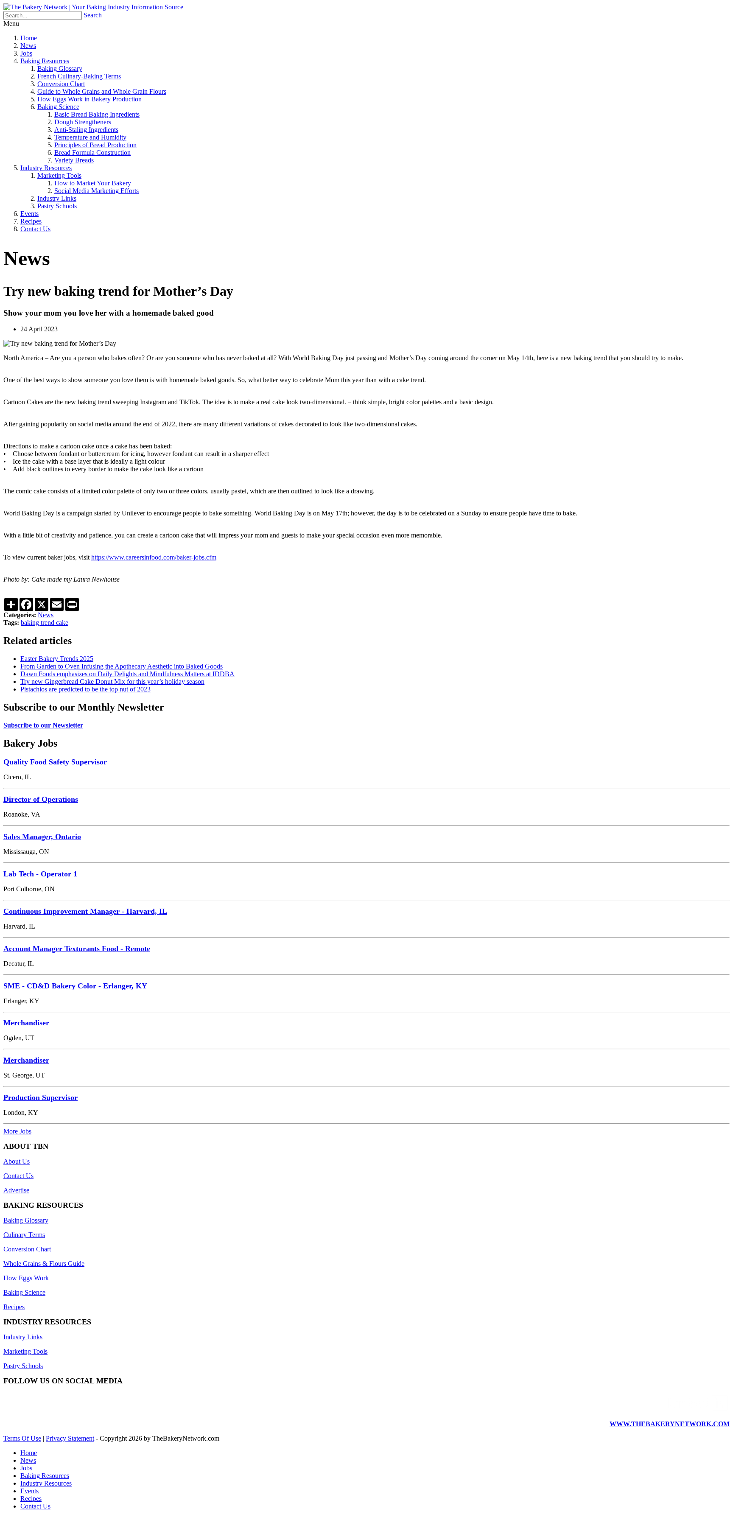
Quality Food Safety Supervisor (55, 762)
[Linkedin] (698, 1409)
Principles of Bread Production (95, 144)
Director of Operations (40, 799)
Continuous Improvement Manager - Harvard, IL (85, 911)
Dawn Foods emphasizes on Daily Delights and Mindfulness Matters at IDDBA (127, 673)
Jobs (26, 53)
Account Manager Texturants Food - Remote (76, 948)
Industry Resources (46, 167)
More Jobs (17, 1131)
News (28, 45)
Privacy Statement (70, 1438)
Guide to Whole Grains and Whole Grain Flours (101, 91)
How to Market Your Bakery (92, 183)
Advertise (16, 1190)
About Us (16, 1161)
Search (93, 15)
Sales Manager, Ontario (42, 836)
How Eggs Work (26, 1278)
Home (28, 38)
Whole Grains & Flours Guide (43, 1263)
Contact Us (35, 228)
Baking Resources (44, 60)
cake (62, 622)
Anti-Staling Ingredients (86, 129)
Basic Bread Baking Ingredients (97, 114)
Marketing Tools (59, 175)
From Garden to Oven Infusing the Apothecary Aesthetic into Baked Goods (121, 666)
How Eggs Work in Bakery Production (89, 99)
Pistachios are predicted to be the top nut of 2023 (85, 689)
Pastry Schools (57, 206)
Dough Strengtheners (82, 122)
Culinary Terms (24, 1234)
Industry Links (56, 198)
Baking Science (58, 106)
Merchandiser (26, 1023)
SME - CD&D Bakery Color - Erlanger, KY (75, 986)
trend (48, 622)
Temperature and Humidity (90, 137)
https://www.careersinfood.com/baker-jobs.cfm (153, 557)
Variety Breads (74, 160)
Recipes (31, 221)
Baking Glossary (59, 68)
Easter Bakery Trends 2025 (56, 658)
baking (31, 622)
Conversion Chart (61, 83)
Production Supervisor (40, 1097)
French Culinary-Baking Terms (79, 76)
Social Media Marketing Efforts (96, 190)
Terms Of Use (22, 1438)
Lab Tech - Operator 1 (40, 874)
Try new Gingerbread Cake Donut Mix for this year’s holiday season (112, 681)
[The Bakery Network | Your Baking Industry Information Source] (93, 7)
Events (29, 213)
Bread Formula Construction (92, 152)
